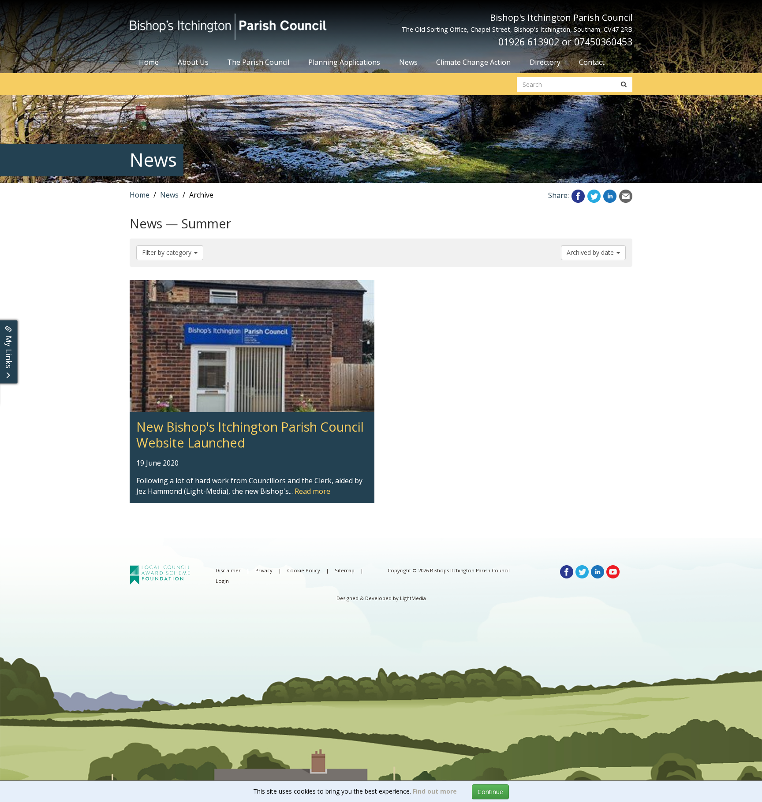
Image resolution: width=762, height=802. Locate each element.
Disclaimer (228, 570)
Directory (545, 62)
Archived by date (591, 252)
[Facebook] (566, 571)
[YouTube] (613, 571)
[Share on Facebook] (578, 195)
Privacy (264, 570)
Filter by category (167, 252)
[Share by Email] (625, 195)
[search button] (623, 84)
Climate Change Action (473, 62)
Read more (312, 491)
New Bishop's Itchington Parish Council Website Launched (226, 285)
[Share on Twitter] (594, 195)
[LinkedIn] (597, 571)
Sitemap (345, 570)
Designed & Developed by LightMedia (381, 598)
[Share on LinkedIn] (609, 195)
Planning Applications (344, 62)
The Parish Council (258, 62)
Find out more (435, 791)
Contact (592, 62)
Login (222, 581)
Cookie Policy (303, 570)
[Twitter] (582, 571)
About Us (193, 62)
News (408, 62)
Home (149, 62)
